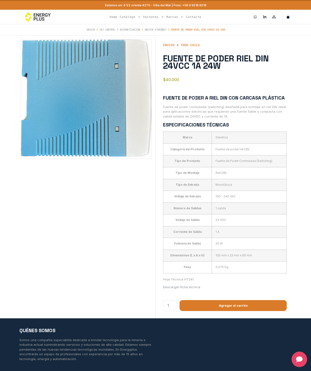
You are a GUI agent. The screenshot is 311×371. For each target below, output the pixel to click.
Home (113, 17)
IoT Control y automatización (119, 29)
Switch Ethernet (155, 29)
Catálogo (127, 17)
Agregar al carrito (233, 305)
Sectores (151, 17)
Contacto (193, 17)
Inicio (90, 29)
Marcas (172, 17)
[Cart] (288, 16)
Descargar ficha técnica (181, 287)
